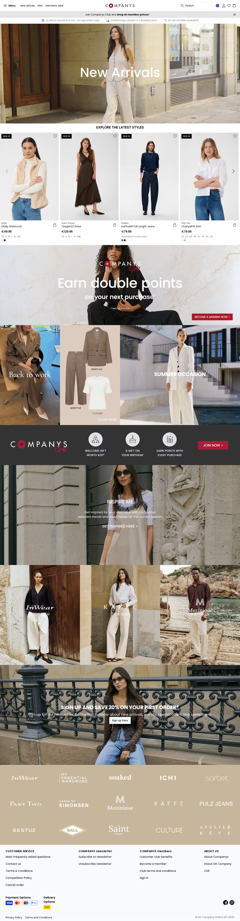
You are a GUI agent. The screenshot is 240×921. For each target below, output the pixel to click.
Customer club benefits (156, 857)
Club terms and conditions (158, 871)
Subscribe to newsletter (95, 857)
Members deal (54, 5)
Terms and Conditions (38, 917)
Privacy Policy (14, 917)
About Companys (216, 857)
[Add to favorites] (55, 136)
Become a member (153, 864)
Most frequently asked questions (28, 857)
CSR (207, 871)
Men (40, 5)
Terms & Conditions (19, 871)
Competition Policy (19, 878)
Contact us (13, 864)
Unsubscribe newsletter (95, 864)
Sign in (144, 878)
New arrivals (27, 5)
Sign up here (120, 720)
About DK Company (218, 864)
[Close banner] (234, 14)
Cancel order (15, 885)
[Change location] (217, 5)
